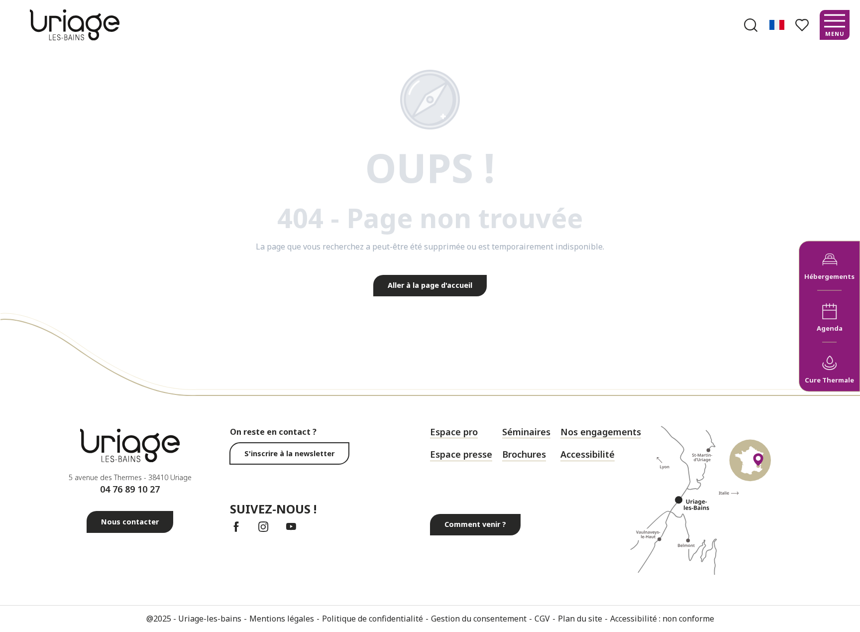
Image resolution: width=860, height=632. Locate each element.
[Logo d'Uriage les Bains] (130, 446)
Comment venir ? (475, 524)
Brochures (524, 454)
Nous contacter (130, 521)
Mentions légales (281, 618)
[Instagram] (263, 526)
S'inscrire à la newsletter (289, 453)
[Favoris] (803, 25)
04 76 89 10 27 (130, 489)
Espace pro (454, 432)
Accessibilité (587, 454)
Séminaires (526, 432)
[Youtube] (291, 526)
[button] (750, 25)
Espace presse (461, 454)
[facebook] (236, 526)
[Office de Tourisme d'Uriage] (74, 24)
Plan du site (580, 618)
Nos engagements (600, 432)
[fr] (777, 25)
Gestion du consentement (479, 618)
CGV (542, 618)
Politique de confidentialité (372, 618)
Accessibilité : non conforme (662, 618)
